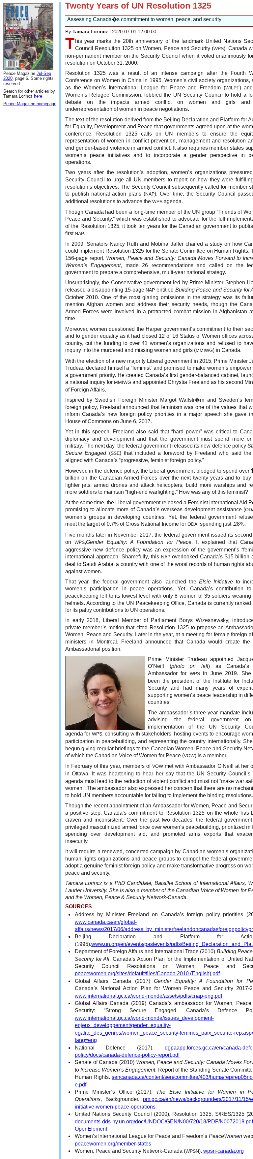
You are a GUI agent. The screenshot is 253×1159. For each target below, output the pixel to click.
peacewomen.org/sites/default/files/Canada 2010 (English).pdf (147, 973)
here (38, 96)
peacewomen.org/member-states (113, 1143)
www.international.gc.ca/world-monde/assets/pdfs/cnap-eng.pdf (148, 996)
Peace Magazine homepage (29, 103)
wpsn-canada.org (223, 1151)
